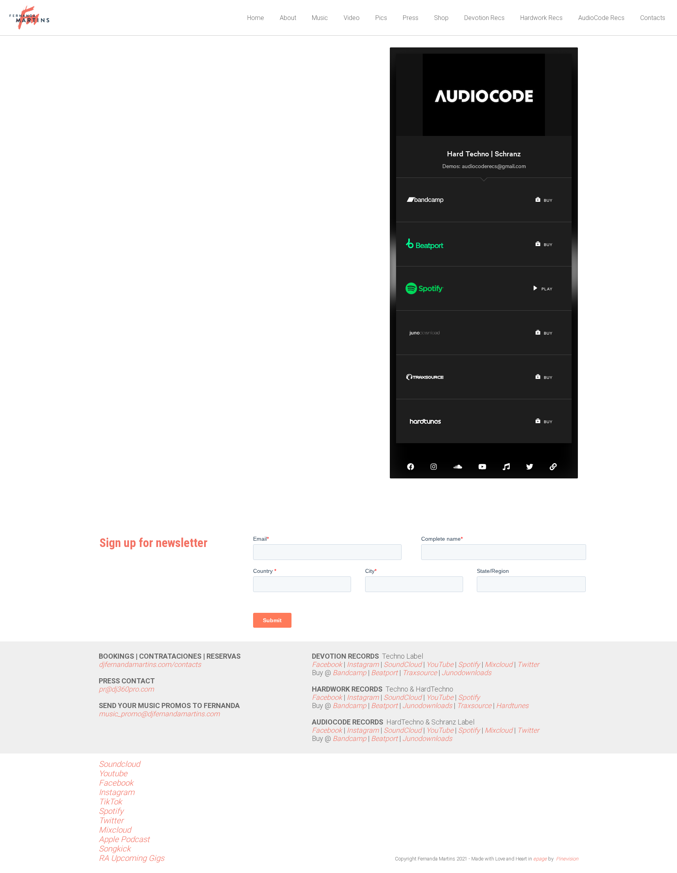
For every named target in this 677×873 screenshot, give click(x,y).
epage (540, 859)
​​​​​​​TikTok (110, 801)
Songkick (114, 848)
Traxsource (419, 672)
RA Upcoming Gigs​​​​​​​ (131, 858)
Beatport (384, 672)
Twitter (528, 664)
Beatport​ (384, 738)
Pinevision (567, 859)
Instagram (363, 664)
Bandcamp (349, 672)
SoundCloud (403, 664)
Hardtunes (513, 705)
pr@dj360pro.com (126, 689)
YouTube (439, 664)
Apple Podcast (124, 839)
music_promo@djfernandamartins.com (159, 714)
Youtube (113, 773)
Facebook (328, 664)
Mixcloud (498, 664)
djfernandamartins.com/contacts (150, 664)
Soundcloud (119, 764)
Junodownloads (466, 672)
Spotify (469, 664)
